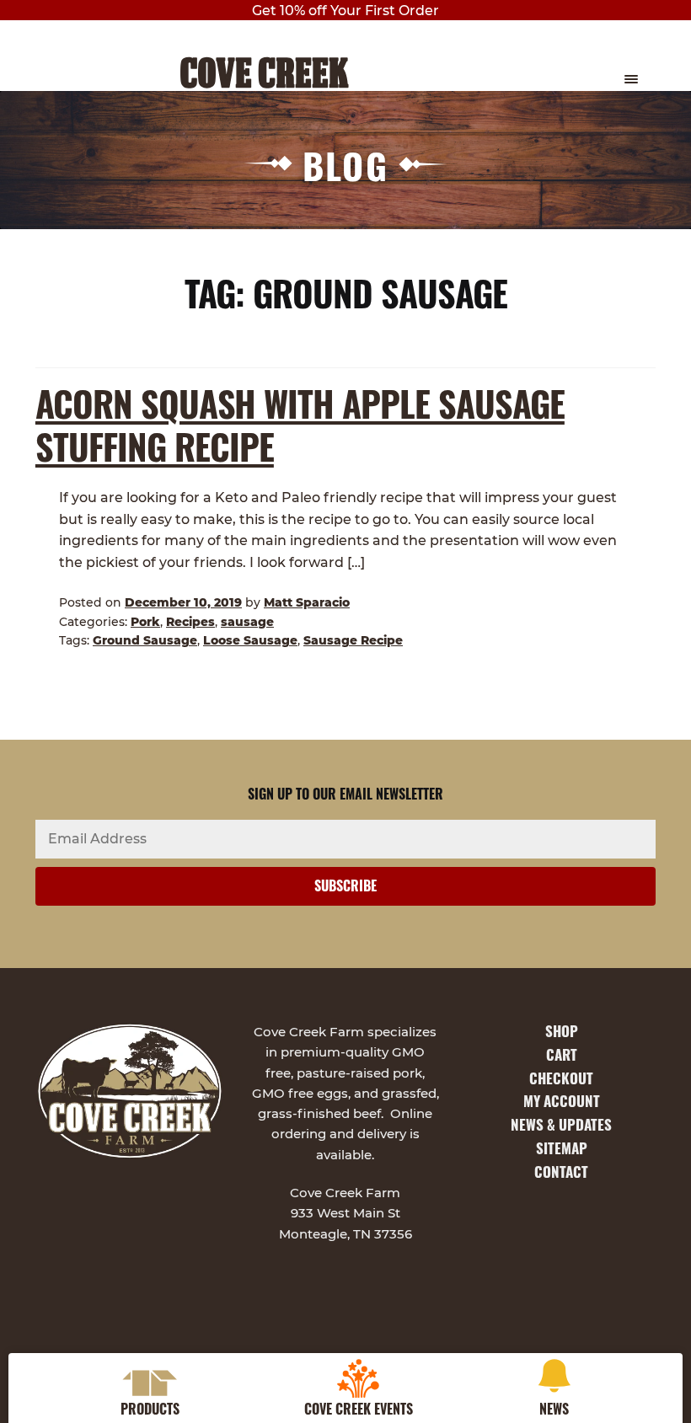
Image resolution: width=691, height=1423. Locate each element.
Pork (145, 621)
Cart (561, 1054)
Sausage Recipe (353, 640)
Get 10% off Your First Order (345, 11)
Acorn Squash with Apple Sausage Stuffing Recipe (300, 424)
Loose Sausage (250, 640)
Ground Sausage (145, 640)
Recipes (190, 621)
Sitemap (561, 1147)
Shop (561, 1030)
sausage (247, 621)
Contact (561, 1171)
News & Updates (561, 1124)
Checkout (561, 1078)
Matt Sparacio (307, 602)
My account (561, 1100)
